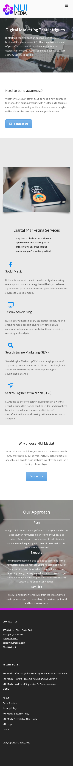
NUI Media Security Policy (16, 713)
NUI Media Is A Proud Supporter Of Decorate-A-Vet (29, 684)
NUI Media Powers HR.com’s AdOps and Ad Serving (30, 678)
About (6, 697)
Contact (7, 729)
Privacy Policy (9, 708)
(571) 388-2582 (10, 638)
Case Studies (10, 703)
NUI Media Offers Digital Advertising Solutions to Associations (35, 673)
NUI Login (8, 724)
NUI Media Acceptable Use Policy (20, 719)
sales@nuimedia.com (14, 642)
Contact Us (21, 123)
